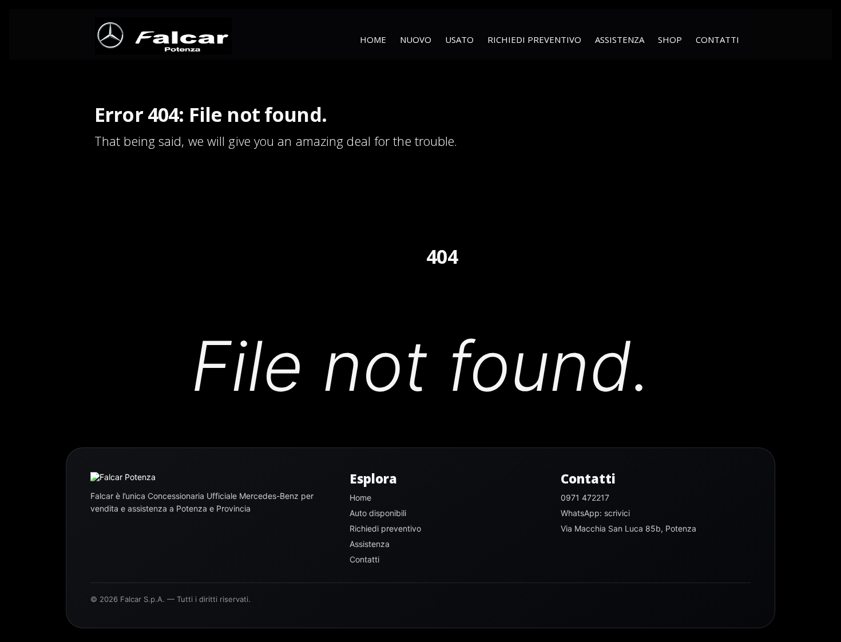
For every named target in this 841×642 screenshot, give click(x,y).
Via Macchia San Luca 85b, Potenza (628, 528)
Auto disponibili (378, 513)
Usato (459, 39)
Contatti (717, 39)
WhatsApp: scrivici (595, 513)
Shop (670, 39)
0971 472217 (585, 497)
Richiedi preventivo (534, 39)
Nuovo (415, 39)
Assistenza (619, 39)
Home (373, 39)
